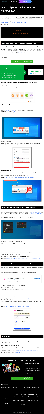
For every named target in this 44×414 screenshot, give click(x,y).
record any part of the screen (12, 108)
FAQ (28, 401)
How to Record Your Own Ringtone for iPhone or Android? (9, 387)
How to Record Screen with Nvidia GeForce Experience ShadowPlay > (28, 350)
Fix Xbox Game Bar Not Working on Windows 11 (32, 258)
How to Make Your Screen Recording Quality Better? (8, 386)
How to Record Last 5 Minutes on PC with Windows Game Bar (20, 32)
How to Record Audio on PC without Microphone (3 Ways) (32, 386)
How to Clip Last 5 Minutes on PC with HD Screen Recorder (20, 30)
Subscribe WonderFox (38, 401)
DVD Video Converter (15, 401)
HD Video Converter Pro (16, 399)
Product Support (30, 399)
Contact (37, 399)
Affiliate (37, 400)
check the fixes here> (18, 352)
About (37, 396)
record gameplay (32, 48)
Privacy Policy (14, 412)
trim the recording (26, 298)
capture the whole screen (10, 110)
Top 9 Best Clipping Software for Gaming (10, 177)
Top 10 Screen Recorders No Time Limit (29, 388)
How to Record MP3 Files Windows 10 (22, 306)
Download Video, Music (23, 399)
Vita (3, 24)
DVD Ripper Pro (15, 396)
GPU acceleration (21, 52)
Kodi (21, 408)
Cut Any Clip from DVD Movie (29, 177)
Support (29, 396)
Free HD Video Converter (16, 400)
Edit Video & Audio (23, 404)
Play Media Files (23, 400)
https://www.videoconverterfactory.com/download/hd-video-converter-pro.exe (13, 22)
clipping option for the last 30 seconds (36, 213)
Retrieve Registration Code (31, 400)
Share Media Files (23, 401)
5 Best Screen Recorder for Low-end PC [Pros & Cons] (31, 387)
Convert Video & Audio (23, 396)
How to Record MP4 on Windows (10, 306)
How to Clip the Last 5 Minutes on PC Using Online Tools (20, 33)
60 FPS (15, 111)
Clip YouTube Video (21, 177)
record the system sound (35, 212)
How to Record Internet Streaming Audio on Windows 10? (9, 388)
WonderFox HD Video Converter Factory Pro (27, 46)
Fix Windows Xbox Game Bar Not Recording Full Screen (15, 258)
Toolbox (22, 405)
